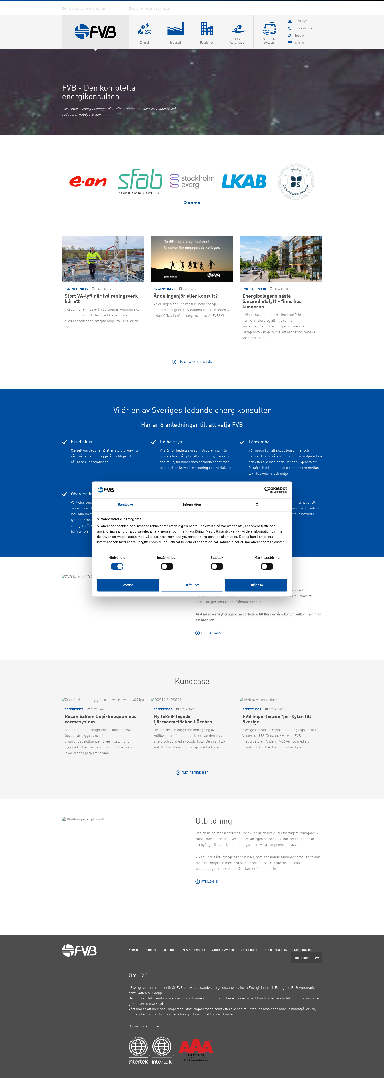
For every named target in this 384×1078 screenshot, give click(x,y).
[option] (88, 181)
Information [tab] (192, 504)
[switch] (167, 566)
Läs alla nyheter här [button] (195, 362)
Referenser (74, 709)
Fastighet (169, 949)
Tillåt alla (256, 585)
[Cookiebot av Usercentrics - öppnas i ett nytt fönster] (267, 490)
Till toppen (302, 957)
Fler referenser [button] (194, 772)
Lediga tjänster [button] (213, 633)
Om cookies (249, 949)
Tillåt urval (192, 585)
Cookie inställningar (144, 1026)
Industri (150, 949)
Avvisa (128, 585)
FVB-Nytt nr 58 (76, 289)
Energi (133, 949)
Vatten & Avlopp (223, 949)
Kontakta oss (303, 949)
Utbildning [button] (210, 881)
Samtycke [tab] (125, 504)
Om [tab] (258, 504)
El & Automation (193, 949)
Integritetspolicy (275, 949)
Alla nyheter (164, 289)
